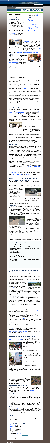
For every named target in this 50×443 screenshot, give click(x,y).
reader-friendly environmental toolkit (27, 318)
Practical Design (12, 320)
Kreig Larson (14, 326)
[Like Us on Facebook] (37, 1)
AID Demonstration (29, 7)
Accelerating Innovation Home (11, 7)
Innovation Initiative (19, 52)
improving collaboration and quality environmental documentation (17, 284)
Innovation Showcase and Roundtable (15, 33)
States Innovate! (30, 32)
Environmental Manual (37, 318)
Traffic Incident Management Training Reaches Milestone (32, 30)
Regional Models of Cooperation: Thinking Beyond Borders (33, 22)
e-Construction (31, 390)
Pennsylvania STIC (26, 41)
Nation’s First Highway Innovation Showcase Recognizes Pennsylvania (33, 20)
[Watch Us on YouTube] (38, 1)
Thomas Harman (13, 424)
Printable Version (39, 14)
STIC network (39, 48)
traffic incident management (28, 395)
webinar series (14, 172)
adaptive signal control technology (25, 97)
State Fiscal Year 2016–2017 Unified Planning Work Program (24, 167)
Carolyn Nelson (14, 323)
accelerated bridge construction (14, 62)
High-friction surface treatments (14, 243)
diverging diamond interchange (19, 377)
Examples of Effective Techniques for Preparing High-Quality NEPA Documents (25, 331)
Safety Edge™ (24, 88)
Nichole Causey (12, 428)
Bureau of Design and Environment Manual (27, 306)
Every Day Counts (18, 7)
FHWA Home (9, 6)
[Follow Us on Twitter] (39, 1)
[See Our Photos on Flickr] (40, 1)
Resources (40, 7)
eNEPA (13, 287)
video (12, 328)
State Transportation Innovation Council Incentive (30, 310)
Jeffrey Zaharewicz (13, 425)
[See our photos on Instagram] (42, 1)
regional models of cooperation (33, 125)
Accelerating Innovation (13, 3)
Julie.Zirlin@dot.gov (20, 433)
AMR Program (34, 7)
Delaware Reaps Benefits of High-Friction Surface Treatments (33, 25)
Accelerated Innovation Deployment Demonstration (22, 401)
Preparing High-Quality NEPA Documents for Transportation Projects (21, 330)
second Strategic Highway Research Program (31, 52)
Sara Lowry (12, 426)
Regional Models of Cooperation (17, 174)
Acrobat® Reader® (38, 15)
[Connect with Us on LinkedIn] (41, 1)
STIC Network (24, 7)
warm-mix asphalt (24, 93)
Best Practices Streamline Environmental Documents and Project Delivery (33, 27)
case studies (28, 174)
